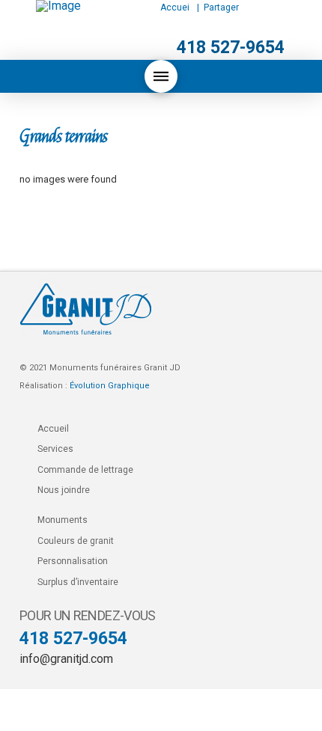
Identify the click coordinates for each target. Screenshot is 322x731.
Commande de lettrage (85, 470)
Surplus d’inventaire (77, 582)
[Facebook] (247, 7)
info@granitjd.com (66, 659)
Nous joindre (63, 490)
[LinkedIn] (270, 7)
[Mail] (287, 8)
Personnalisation (72, 561)
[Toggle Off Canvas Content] (161, 76)
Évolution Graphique (110, 386)
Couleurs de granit (75, 541)
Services (55, 449)
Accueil (53, 428)
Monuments (62, 520)
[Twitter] (258, 7)
